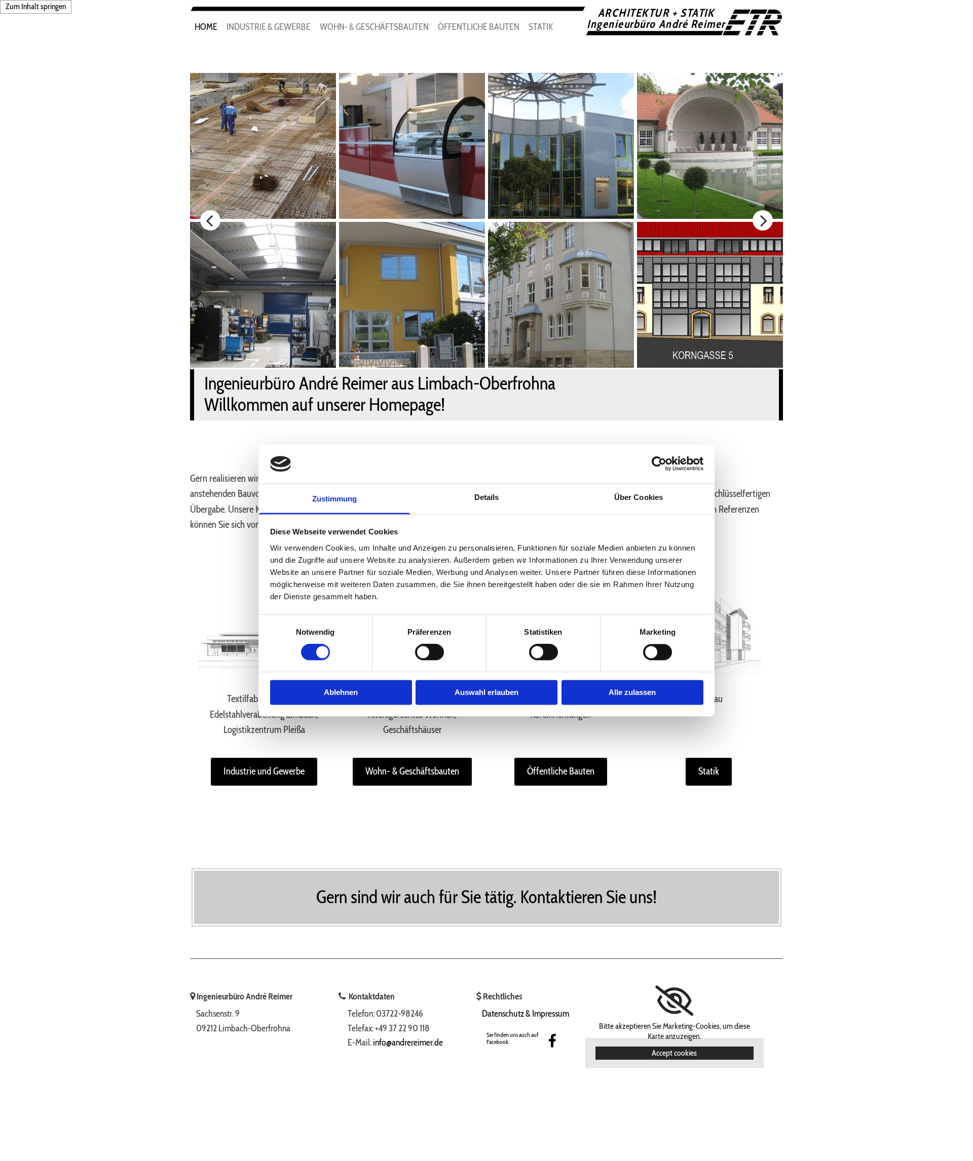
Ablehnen (341, 692)
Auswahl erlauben (486, 692)
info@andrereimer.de (408, 1042)
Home (206, 26)
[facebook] (552, 1040)
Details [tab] (486, 497)
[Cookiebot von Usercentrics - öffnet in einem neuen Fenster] (659, 464)
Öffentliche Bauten (478, 26)
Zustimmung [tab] (334, 498)
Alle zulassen (632, 692)
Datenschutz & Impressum (525, 1013)
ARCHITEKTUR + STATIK (656, 13)
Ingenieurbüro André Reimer (656, 24)
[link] (674, 1001)
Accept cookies (674, 1053)
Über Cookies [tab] (638, 497)
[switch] (429, 652)
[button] (264, 772)
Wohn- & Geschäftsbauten (374, 26)
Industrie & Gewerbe (269, 26)
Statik (541, 26)
